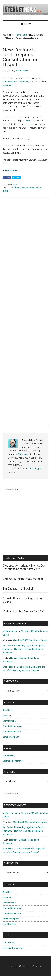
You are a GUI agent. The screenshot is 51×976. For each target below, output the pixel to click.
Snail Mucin (8, 667)
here (28, 120)
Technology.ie (34, 468)
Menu (27, 24)
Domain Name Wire (12, 731)
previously (8, 85)
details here (12, 170)
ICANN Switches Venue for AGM (23, 611)
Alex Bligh (7, 710)
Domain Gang (9, 755)
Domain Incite (9, 721)
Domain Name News (12, 726)
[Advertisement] (26, 311)
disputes (34, 188)
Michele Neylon (10, 631)
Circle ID (7, 715)
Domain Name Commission (15, 81)
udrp (15, 185)
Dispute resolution (22, 188)
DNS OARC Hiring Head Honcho (23, 578)
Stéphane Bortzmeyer (13, 761)
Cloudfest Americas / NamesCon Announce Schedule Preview (24, 567)
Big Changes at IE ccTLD (18, 588)
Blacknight (22, 454)
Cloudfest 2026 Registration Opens (30, 640)
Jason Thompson (11, 737)
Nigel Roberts (9, 924)
